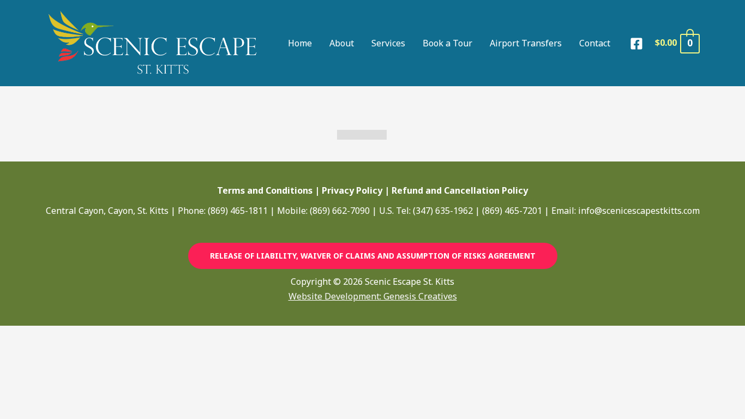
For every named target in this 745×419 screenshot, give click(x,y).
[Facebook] (636, 43)
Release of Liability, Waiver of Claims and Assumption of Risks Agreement (373, 255)
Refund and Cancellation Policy (460, 190)
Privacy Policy (352, 190)
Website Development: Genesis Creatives (373, 296)
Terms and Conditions (265, 190)
